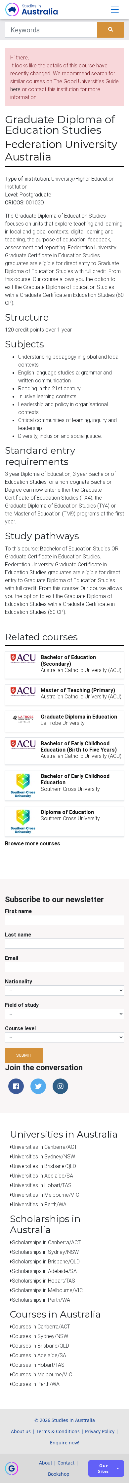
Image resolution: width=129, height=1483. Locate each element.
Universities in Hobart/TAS (41, 1185)
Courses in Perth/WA (36, 1384)
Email (11, 958)
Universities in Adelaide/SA (42, 1175)
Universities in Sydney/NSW (43, 1156)
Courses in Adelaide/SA (39, 1355)
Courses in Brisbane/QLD (40, 1345)
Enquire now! (64, 1442)
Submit (24, 1055)
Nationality (18, 981)
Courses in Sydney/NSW (40, 1336)
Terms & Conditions (58, 1431)
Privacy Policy (99, 1431)
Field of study (22, 1005)
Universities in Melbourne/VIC (45, 1194)
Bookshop (58, 1474)
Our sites (103, 1468)
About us (21, 1431)
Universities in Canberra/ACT (44, 1147)
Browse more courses (32, 843)
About (45, 1463)
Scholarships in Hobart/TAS (43, 1280)
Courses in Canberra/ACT (41, 1326)
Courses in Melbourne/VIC (42, 1374)
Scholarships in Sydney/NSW (45, 1252)
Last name (18, 934)
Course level (20, 1028)
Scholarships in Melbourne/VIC (47, 1290)
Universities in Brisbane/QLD (44, 1166)
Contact (66, 1463)
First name (18, 911)
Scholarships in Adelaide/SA (44, 1271)
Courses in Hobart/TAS (38, 1364)
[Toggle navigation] (115, 9)
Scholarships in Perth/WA (41, 1299)
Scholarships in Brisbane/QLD (46, 1261)
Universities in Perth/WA (39, 1204)
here (15, 89)
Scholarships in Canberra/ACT (46, 1242)
